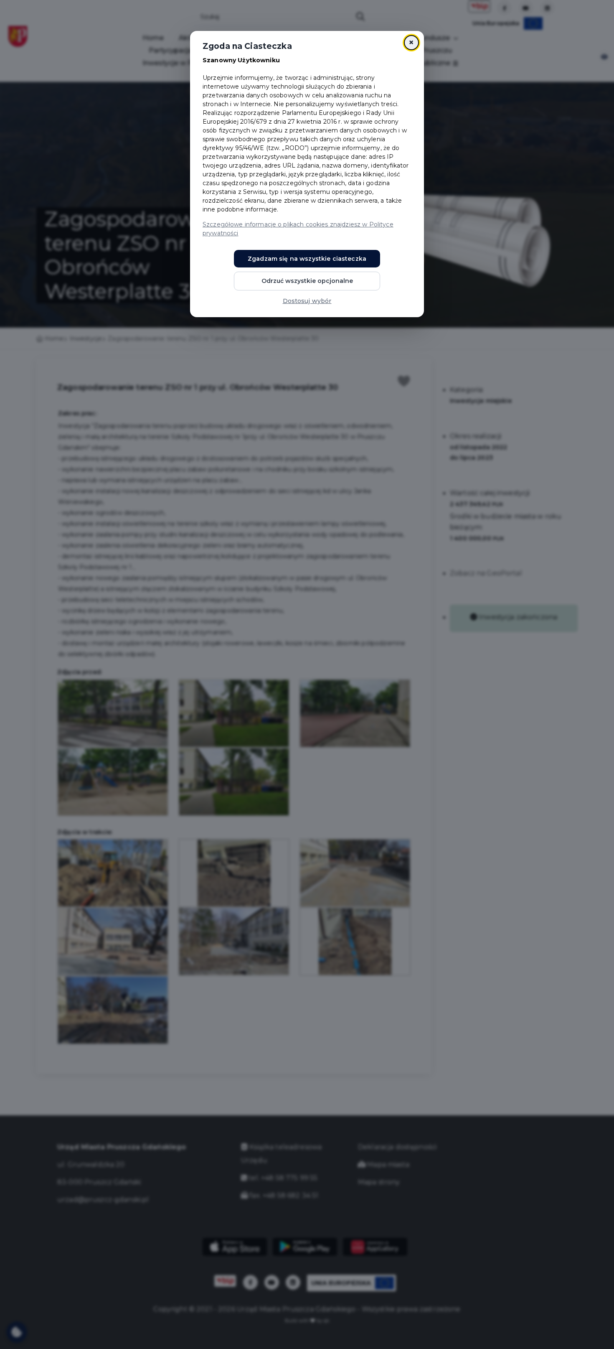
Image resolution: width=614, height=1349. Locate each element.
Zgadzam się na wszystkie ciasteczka (307, 258)
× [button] (411, 42)
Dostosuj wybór (307, 301)
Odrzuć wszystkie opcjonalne (307, 281)
